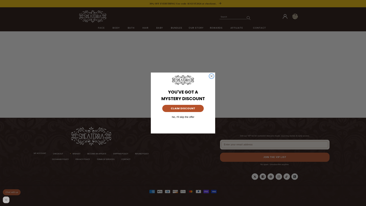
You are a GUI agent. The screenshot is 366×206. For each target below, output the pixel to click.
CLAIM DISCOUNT (183, 108)
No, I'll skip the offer (183, 117)
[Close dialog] (211, 76)
